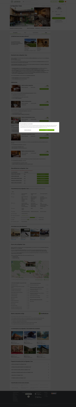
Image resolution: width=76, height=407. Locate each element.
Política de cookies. (44, 127)
